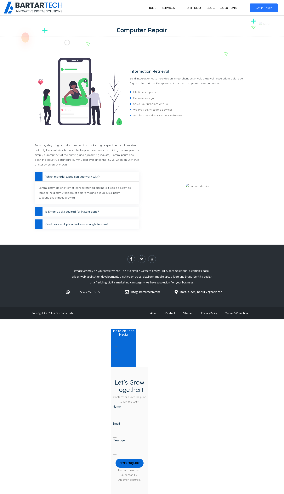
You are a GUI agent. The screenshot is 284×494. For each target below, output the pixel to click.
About (154, 313)
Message (119, 440)
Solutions (228, 8)
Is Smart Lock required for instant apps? (72, 211)
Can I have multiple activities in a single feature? (77, 224)
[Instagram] (152, 259)
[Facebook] (131, 259)
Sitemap (188, 313)
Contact (170, 313)
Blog (211, 8)
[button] (130, 463)
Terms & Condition (236, 313)
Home (152, 8)
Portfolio (193, 8)
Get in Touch (264, 8)
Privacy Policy (209, 313)
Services (168, 8)
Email (116, 423)
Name (117, 406)
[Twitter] (141, 259)
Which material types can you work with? (72, 176)
